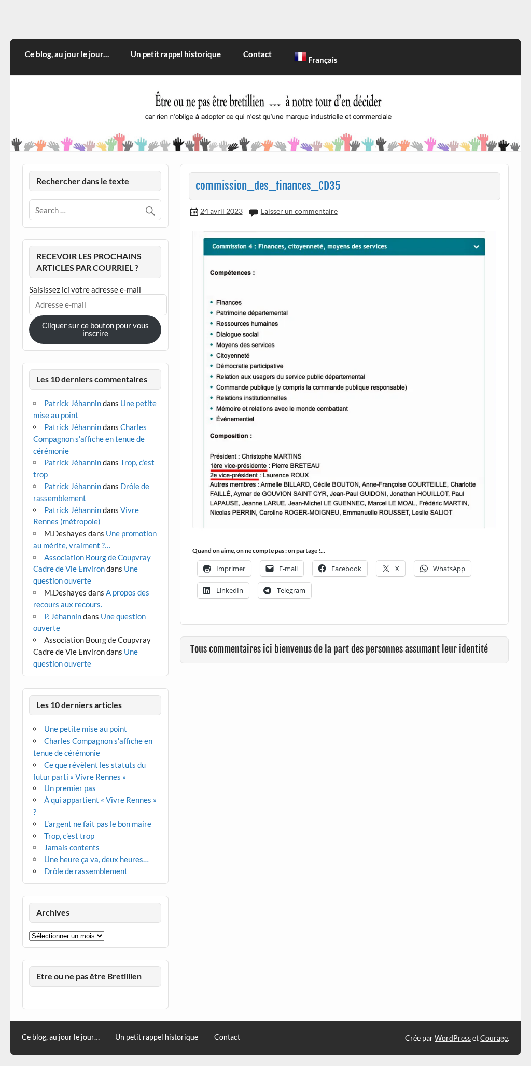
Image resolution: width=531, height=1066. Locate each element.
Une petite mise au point (85, 728)
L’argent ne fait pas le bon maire (97, 823)
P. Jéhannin (62, 616)
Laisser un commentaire (299, 210)
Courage (494, 1037)
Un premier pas (70, 788)
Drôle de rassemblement (86, 871)
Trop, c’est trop (69, 835)
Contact (257, 54)
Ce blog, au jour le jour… (67, 54)
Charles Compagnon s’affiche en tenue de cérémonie (90, 438)
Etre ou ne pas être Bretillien (89, 976)
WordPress (453, 1037)
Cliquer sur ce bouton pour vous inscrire (95, 329)
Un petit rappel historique (176, 54)
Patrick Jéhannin (72, 403)
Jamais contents (72, 847)
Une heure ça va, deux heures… (96, 859)
